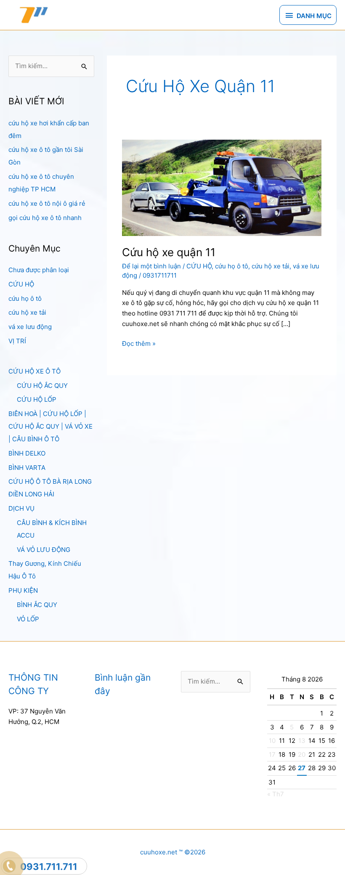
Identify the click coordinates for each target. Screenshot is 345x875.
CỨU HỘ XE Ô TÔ (34, 371)
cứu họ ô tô (25, 298)
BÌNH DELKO (26, 453)
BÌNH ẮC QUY (37, 605)
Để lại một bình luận (151, 266)
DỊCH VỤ (21, 508)
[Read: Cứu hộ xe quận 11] (221, 187)
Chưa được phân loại (38, 270)
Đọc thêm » (139, 344)
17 (272, 754)
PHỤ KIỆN (23, 590)
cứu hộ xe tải (27, 312)
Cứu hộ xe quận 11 (168, 252)
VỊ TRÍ (17, 341)
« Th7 (275, 794)
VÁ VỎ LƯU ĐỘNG (43, 550)
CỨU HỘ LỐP (36, 399)
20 (301, 754)
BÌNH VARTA (26, 468)
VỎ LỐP (28, 619)
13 (301, 741)
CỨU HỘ (21, 284)
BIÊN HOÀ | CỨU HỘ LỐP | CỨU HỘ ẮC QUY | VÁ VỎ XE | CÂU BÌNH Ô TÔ (50, 426)
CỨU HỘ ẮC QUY (42, 386)
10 (272, 741)
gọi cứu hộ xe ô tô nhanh (45, 218)
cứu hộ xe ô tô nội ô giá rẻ (46, 203)
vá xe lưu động (30, 327)
